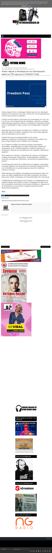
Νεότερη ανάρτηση (5, 246)
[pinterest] (36, 551)
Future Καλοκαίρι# (8, 195)
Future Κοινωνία (16, 67)
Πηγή (3, 191)
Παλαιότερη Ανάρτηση (45, 246)
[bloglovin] (39, 551)
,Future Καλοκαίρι (22, 76)
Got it (29, 6)
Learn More (24, 6)
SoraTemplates (9, 549)
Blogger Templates (24, 549)
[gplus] (34, 551)
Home (3, 67)
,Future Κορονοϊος (35, 76)
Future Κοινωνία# (16, 195)
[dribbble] (41, 551)
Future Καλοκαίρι (8, 67)
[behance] (45, 551)
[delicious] (50, 551)
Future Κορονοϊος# (25, 195)
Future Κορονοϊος (23, 67)
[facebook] (30, 551)
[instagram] (47, 551)
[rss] (43, 551)
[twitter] (32, 551)
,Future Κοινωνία (28, 76)
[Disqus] (26, 352)
